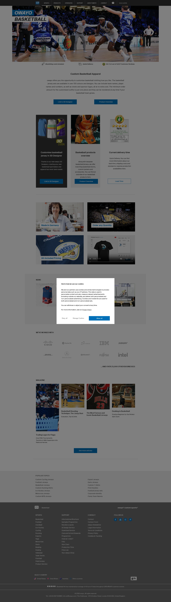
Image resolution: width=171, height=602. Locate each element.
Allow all (99, 318)
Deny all (64, 318)
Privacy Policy (87, 310)
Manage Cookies (78, 318)
